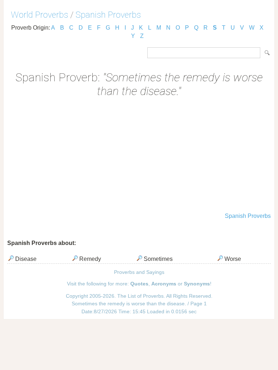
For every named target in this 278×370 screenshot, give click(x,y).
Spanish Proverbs (108, 15)
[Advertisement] (139, 155)
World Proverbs (39, 15)
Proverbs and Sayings (139, 272)
